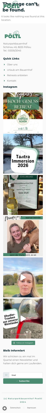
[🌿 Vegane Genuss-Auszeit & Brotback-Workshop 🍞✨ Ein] (23, 113)
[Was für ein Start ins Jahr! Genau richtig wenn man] (23, 154)
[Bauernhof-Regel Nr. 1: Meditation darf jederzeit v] (23, 236)
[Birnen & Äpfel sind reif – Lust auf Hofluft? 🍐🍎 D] (23, 277)
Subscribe (24, 381)
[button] (38, 5)
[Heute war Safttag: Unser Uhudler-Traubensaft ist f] (23, 319)
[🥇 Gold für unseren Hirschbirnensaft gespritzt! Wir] (23, 195)
